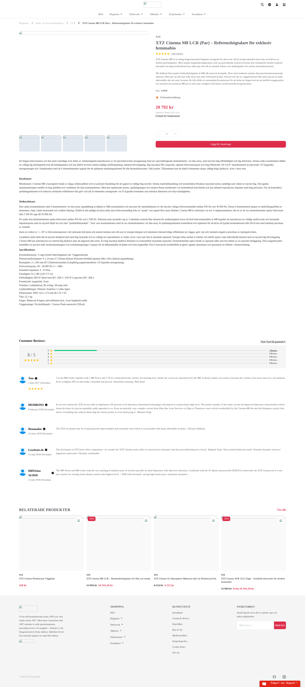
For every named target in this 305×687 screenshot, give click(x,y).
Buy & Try (177, 630)
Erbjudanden (175, 14)
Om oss (176, 652)
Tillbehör (154, 14)
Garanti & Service (180, 618)
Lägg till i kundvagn (221, 144)
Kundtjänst (197, 14)
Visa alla (281, 509)
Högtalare (114, 14)
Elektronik (134, 14)
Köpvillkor (177, 624)
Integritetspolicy (180, 641)
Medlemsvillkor (179, 635)
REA (100, 14)
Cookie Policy (179, 647)
